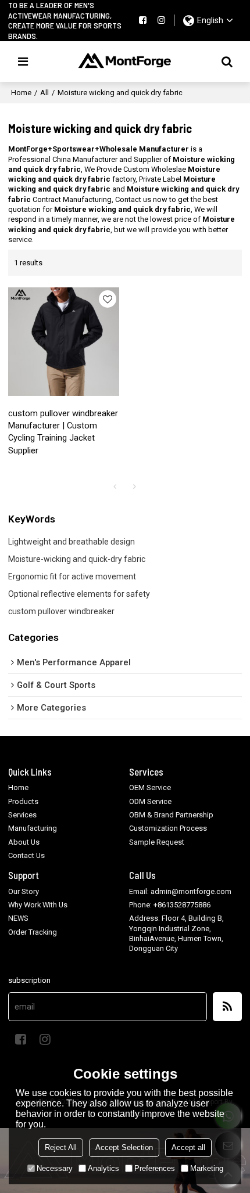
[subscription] (227, 1006)
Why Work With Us (37, 904)
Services (22, 814)
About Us (24, 842)
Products (23, 801)
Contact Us (26, 855)
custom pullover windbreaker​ (61, 611)
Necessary (55, 1168)
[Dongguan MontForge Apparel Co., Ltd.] (125, 61)
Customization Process (168, 828)
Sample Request (156, 842)
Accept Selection (124, 1147)
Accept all (188, 1147)
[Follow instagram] (161, 20)
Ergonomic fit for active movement (72, 576)
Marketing (206, 1168)
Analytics (103, 1168)
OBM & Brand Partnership (171, 814)
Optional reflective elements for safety (79, 594)
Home (21, 92)
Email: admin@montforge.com (180, 891)
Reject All (61, 1147)
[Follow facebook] (142, 20)
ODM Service (150, 801)
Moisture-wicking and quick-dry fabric (76, 559)
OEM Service (150, 787)
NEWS (18, 918)
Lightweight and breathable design (71, 541)
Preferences (154, 1168)
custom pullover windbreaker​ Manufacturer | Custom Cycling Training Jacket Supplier (63, 431)
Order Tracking (32, 932)
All (44, 92)
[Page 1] (115, 486)
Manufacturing (32, 828)
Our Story (23, 891)
